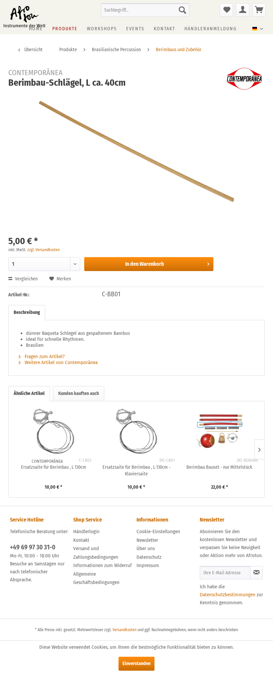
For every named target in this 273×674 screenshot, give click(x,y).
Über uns (145, 548)
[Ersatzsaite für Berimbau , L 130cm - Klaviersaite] (136, 431)
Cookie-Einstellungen (158, 531)
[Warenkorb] (259, 10)
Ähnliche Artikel (29, 393)
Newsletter (147, 540)
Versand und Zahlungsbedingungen (95, 552)
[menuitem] (145, 10)
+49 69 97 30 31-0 (32, 547)
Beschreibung (27, 312)
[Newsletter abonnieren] (256, 572)
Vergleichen (26, 279)
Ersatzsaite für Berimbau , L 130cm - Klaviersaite (136, 470)
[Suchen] (182, 10)
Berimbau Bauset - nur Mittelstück (219, 467)
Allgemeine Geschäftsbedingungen (96, 578)
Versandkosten (124, 629)
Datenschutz (148, 557)
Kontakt (81, 540)
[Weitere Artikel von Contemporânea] (244, 78)
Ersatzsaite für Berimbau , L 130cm (53, 467)
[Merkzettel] (226, 10)
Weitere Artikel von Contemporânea (60, 362)
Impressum (147, 565)
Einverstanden (136, 663)
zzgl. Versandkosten (43, 249)
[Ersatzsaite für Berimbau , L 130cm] (53, 431)
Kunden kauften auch (78, 393)
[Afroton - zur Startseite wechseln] (24, 16)
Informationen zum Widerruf (102, 565)
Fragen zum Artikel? (44, 356)
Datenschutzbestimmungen (227, 595)
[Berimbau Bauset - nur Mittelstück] (219, 431)
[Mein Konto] (242, 10)
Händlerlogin (86, 531)
